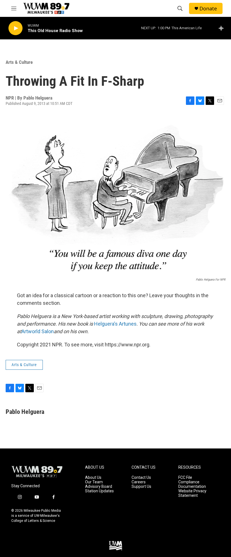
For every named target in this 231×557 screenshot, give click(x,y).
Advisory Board (98, 486)
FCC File (185, 477)
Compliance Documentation (192, 484)
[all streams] (222, 28)
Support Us (141, 486)
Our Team (94, 482)
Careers (139, 482)
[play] (15, 28)
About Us (93, 477)
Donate (208, 9)
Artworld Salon (37, 331)
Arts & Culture (19, 62)
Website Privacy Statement (192, 493)
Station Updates (99, 491)
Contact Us (141, 477)
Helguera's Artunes (115, 324)
